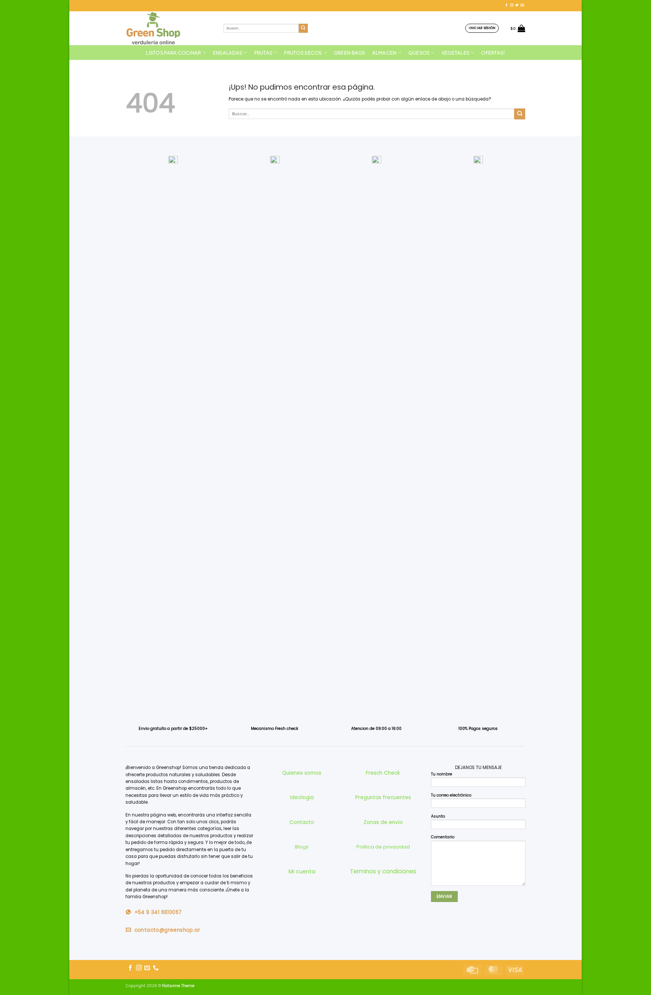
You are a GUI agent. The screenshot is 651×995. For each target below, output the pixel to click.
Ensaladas (227, 53)
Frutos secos (303, 53)
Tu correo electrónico (451, 795)
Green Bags (349, 53)
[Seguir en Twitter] (517, 5)
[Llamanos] (156, 968)
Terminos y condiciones (383, 871)
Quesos (419, 53)
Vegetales (455, 53)
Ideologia (302, 797)
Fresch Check (383, 773)
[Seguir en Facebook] (506, 5)
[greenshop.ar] (169, 28)
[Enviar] (303, 28)
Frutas (263, 53)
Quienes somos (301, 773)
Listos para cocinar (173, 53)
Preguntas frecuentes (383, 797)
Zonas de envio (383, 822)
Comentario (442, 837)
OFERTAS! (493, 53)
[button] (482, 28)
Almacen (384, 53)
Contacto (301, 822)
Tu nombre (441, 774)
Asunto (438, 816)
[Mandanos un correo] (522, 5)
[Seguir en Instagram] (511, 5)
